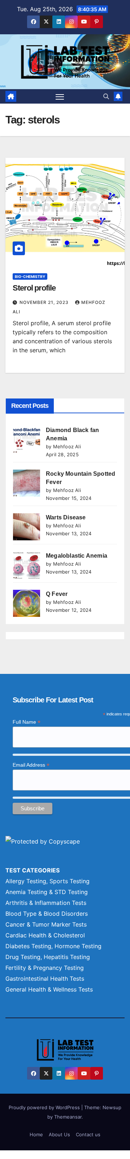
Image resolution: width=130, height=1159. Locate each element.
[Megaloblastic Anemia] (26, 565)
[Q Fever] (26, 603)
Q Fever (57, 594)
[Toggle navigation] (60, 96)
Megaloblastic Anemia (76, 556)
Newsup (112, 1107)
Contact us (88, 1134)
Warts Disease (66, 517)
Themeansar (68, 1117)
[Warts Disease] (26, 526)
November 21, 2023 (45, 302)
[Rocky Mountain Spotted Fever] (26, 483)
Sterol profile (34, 287)
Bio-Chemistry (30, 276)
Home (36, 1134)
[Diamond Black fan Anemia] (26, 439)
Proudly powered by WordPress (45, 1107)
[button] (106, 96)
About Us (59, 1134)
